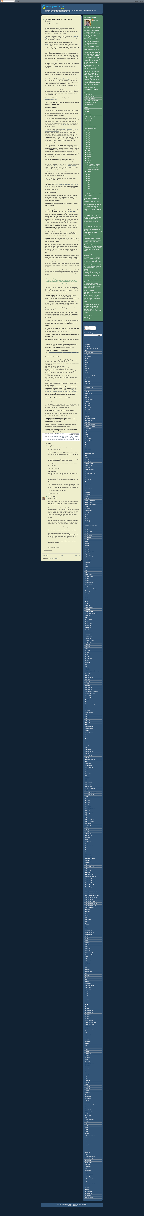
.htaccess (87, 344)
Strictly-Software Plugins (91, 903)
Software (87, 862)
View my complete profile (91, 89)
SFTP (86, 796)
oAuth (86, 1094)
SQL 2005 (87, 800)
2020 (87, 180)
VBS (86, 973)
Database (87, 451)
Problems (87, 734)
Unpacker (87, 969)
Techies (87, 926)
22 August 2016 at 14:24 (54, 493)
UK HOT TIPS (88, 121)
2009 (87, 135)
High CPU (87, 554)
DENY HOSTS (88, 440)
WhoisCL (87, 1000)
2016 (87, 149)
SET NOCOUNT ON (90, 794)
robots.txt (87, 1125)
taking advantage (51, 439)
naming (48, 438)
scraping (87, 1129)
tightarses (66, 439)
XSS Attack (88, 1035)
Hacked (87, 543)
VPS (86, 979)
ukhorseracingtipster (90, 1178)
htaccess (87, 1070)
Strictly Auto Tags (89, 874)
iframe (86, 1072)
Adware (87, 371)
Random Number (89, 751)
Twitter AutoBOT (89, 954)
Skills (86, 850)
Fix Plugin (87, 498)
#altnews (87, 340)
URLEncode (88, 963)
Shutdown (87, 848)
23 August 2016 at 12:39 (54, 547)
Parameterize (88, 689)
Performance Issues (90, 702)
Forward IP (87, 508)
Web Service (88, 989)
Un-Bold (87, 109)
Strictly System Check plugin (92, 895)
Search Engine (88, 833)
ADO (86, 358)
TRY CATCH (88, 919)
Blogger (75, 1205)
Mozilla (87, 652)
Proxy (86, 741)
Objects (87, 675)
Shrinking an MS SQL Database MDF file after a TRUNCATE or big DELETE (92, 292)
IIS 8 (86, 566)
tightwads (77, 439)
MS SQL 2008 (88, 625)
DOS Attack (88, 449)
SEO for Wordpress (90, 788)
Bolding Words (88, 393)
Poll (86, 714)
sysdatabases (88, 1162)
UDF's (86, 957)
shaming (72, 438)
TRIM (86, 917)
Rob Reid (50, 496)
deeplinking (88, 1053)
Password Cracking (90, 693)
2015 (87, 147)
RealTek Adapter (89, 755)
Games (87, 516)
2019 (87, 178)
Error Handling (88, 479)
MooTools (87, 650)
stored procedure (89, 1158)
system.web (88, 1166)
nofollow (87, 1090)
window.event (88, 1191)
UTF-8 (86, 965)
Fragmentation (88, 510)
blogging (87, 1043)
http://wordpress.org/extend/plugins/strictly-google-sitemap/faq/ (64, 352)
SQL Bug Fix (88, 806)
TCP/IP (87, 915)
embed (86, 1055)
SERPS (87, 790)
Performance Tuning (90, 704)
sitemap (87, 1144)
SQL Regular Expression (91, 813)
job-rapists (87, 1080)
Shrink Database (89, 845)
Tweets (87, 944)
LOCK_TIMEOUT (89, 607)
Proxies (87, 739)
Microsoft (87, 644)
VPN (86, 977)
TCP (86, 913)
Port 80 (87, 718)
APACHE (87, 362)
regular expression (89, 1119)
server (86, 1137)
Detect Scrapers (89, 465)
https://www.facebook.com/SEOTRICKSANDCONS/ (66, 165)
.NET (86, 342)
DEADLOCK (88, 438)
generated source (89, 1063)
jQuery (86, 1076)
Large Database (89, 611)
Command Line (88, 420)
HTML (86, 529)
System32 (87, 911)
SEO (86, 780)
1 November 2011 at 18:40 (54, 468)
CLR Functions (88, 408)
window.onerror (88, 1193)
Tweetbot (87, 942)
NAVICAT (87, 662)
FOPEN (87, 486)
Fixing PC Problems (90, 500)
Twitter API (87, 948)
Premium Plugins (89, 726)
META (86, 617)
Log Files (87, 615)
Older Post (77, 555)
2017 (87, 174)
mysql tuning (88, 1088)
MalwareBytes (88, 634)
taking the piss (59, 439)
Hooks (86, 558)
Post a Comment (48, 550)
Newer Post (45, 555)
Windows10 (88, 1016)
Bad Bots (87, 381)
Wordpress (87, 1026)
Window (87, 1008)
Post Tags (87, 722)
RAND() (87, 745)
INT (86, 568)
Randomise (88, 753)
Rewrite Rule (88, 773)
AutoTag (87, 373)
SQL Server (88, 817)
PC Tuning (87, 683)
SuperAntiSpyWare (89, 907)
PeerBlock (87, 700)
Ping (86, 708)
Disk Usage (88, 467)
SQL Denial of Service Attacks (91, 304)
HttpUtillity (87, 562)
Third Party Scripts (89, 932)
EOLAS (87, 471)
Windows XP (88, 1014)
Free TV (87, 512)
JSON (86, 586)
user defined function (90, 1183)
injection (87, 1074)
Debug (86, 457)
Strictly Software (89, 889)
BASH (86, 379)
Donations (61, 436)
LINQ (86, 601)
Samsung (87, 829)
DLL (86, 445)
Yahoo (86, 1037)
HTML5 (87, 533)
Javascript (87, 591)
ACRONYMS (88, 356)
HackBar (87, 541)
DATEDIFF (87, 434)
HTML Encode (88, 531)
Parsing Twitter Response (91, 691)
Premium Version (89, 728)
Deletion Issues (89, 463)
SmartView (87, 860)
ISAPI (86, 572)
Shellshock (88, 841)
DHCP (86, 443)
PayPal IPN (88, 695)
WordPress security (90, 1024)
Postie (86, 724)
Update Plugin (88, 971)
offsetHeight (88, 1096)
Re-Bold (87, 111)
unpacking (87, 1181)
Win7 (86, 1006)
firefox (86, 1059)
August (89, 162)
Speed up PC (88, 864)
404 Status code (89, 352)
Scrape (87, 831)
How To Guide (88, 560)
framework (87, 1061)
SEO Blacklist (65, 438)
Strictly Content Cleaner (91, 885)
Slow (86, 852)
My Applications (89, 104)
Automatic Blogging (90, 375)
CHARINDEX (88, 403)
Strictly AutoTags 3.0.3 (90, 882)
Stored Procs (88, 870)
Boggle (87, 391)
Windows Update (89, 1012)
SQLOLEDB (88, 825)
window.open (88, 1195)
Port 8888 (87, 720)
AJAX (86, 360)
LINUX (86, 603)
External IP (88, 484)
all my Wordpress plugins (64, 79)
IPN (86, 570)
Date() (86, 455)
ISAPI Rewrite (88, 574)
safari (86, 1127)
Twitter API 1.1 (88, 950)
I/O (86, 564)
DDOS (86, 436)
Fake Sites (87, 494)
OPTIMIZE (87, 673)
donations (47, 44)
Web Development (89, 985)
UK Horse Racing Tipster (91, 116)
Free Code (76, 436)
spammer (87, 1152)
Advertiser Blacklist (54, 436)
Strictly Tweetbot (89, 899)
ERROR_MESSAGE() (90, 473)
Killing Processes (89, 595)
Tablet (86, 921)
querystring (88, 1115)
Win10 (86, 1004)
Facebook (87, 492)
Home (61, 555)
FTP (86, 490)
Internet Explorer (89, 582)
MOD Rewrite (88, 619)
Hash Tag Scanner (89, 551)
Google (87, 523)
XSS (86, 1033)
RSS (86, 747)
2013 (87, 143)
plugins (87, 1107)
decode (87, 1051)
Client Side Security (90, 418)
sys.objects (88, 1160)
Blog (86, 389)
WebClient (87, 991)
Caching (87, 412)
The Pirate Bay (88, 930)
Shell (86, 839)
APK (86, 366)
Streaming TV (88, 872)
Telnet (86, 928)
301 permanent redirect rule (91, 348)
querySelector (88, 1113)
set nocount (88, 1142)
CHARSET (87, 406)
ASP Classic (88, 368)
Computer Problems (90, 424)
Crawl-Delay (88, 428)
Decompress (88, 461)
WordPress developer (90, 1022)
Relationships (88, 765)
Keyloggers (88, 593)
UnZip (86, 967)
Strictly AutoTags (89, 878)
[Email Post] (69, 434)
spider (86, 1154)
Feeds (86, 496)
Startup (87, 868)
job (86, 1078)
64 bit (86, 354)
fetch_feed (87, 1057)
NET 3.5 (87, 664)
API (86, 364)
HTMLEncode (88, 535)
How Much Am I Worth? (91, 96)
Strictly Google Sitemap (91, 887)
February (89, 152)
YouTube (87, 1039)
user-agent (87, 1185)
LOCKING (87, 605)
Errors (86, 482)
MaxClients (88, 638)
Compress (87, 422)
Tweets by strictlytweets (90, 128)
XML (86, 1030)
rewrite (86, 1123)
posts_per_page (89, 1109)
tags (86, 1168)
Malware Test (88, 632)
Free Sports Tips (89, 118)
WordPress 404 (89, 1020)
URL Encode (88, 961)
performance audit (89, 1105)
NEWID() (87, 669)
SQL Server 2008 (89, 819)
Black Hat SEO (89, 387)
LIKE (86, 597)
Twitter (86, 946)
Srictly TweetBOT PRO (90, 866)
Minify (86, 648)
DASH (86, 432)
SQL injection (88, 823)
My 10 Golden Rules (90, 98)
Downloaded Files (89, 469)
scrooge (60, 438)
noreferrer (87, 1092)
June (88, 158)
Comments (88, 329)
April (88, 154)
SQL (86, 798)
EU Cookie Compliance (90, 475)
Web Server (88, 987)
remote (87, 1121)
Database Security (89, 453)
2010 (87, 137)
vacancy (87, 1187)
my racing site (71, 211)
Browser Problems (89, 399)
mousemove (88, 1086)
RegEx (86, 761)
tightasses (71, 439)
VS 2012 (87, 981)
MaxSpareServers (89, 640)
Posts (87, 326)
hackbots (87, 1065)
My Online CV (88, 94)
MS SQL (87, 621)
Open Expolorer (89, 677)
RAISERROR (88, 743)
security (87, 1133)
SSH (86, 827)
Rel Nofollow (88, 763)
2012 (87, 141)
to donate (65, 124)
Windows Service (89, 1010)
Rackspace (88, 749)
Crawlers (87, 430)
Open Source (54, 438)
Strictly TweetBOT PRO (91, 897)
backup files (88, 1041)
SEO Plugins (88, 784)
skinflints (76, 438)
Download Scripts (69, 436)
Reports (87, 769)
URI (86, 959)
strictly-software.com (81, 1204)
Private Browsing (89, 732)
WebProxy (87, 996)
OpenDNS (87, 679)
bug (86, 1045)
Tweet (86, 940)
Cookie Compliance (90, 426)
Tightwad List (88, 934)
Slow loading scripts (90, 858)
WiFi (86, 1002)
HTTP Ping (88, 537)
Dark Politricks (88, 123)
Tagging (87, 924)
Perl (86, 706)
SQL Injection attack (90, 808)
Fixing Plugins (88, 502)
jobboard (87, 1082)
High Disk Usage (89, 556)
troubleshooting (89, 1174)
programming (88, 1111)
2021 (87, 182)
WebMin (87, 993)
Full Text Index (88, 514)
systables (87, 1164)
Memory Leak (88, 642)
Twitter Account (89, 952)
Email (86, 477)
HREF (86, 527)
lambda (87, 1084)
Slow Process (88, 856)
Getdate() (87, 521)
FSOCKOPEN (88, 488)
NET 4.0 (87, 667)
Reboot (87, 757)
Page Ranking (88, 687)
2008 (87, 133)
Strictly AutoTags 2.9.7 (90, 880)
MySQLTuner (88, 658)
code (86, 1049)
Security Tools (88, 835)
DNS (86, 447)
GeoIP (86, 519)
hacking (87, 1067)
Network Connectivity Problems (92, 671)
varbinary (87, 1189)
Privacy (87, 730)
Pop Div (87, 716)
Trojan (86, 938)
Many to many (88, 636)
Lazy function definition (90, 613)
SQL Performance (89, 811)
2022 (87, 184)
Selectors (87, 837)
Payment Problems (89, 697)
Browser (87, 397)
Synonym (87, 909)
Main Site (87, 630)
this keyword (88, 1170)
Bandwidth (87, 383)
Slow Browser (88, 854)
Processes (87, 736)
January (89, 150)
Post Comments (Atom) (54, 558)
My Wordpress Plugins (90, 102)
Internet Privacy (89, 584)
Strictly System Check (90, 893)
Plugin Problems (89, 712)
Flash (86, 506)
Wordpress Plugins (89, 1028)
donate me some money (51, 99)
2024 (87, 188)
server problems (89, 1139)
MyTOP (87, 660)
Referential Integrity (90, 759)
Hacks (86, 547)
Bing (86, 385)
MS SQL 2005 (88, 623)
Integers (87, 578)
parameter (87, 1102)
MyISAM (87, 654)
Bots (86, 395)
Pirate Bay (87, 710)
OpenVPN (87, 681)
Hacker (87, 545)
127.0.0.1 (87, 346)
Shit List (87, 843)
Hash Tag (87, 549)
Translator (87, 936)
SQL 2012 (87, 804)
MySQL (87, 656)
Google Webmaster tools (91, 525)
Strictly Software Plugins (91, 891)
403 (86, 350)
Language (87, 609)
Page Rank (88, 685)
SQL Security (88, 815)
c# (85, 1047)
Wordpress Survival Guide (91, 100)
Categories (87, 414)
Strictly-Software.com (90, 905)
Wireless (87, 1018)
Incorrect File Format (90, 576)
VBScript (87, 975)
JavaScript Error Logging (91, 588)
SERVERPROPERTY (90, 792)
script (86, 1131)
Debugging (87, 459)
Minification (88, 646)
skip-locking (88, 1148)
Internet (87, 580)
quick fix (87, 1117)
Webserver (87, 998)
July (88, 160)
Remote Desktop (89, 767)
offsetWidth (88, 1098)
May (88, 156)
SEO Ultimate (88, 786)
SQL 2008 (87, 802)
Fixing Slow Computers (90, 504)
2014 (87, 145)
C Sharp (87, 401)
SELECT (87, 778)
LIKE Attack (88, 599)
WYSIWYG (88, 983)
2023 (87, 186)
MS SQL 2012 (88, 628)
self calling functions (90, 1135)
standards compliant (90, 1156)
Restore (87, 771)
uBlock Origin (88, 1176)
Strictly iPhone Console (91, 901)
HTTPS (87, 539)
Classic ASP (88, 416)
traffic (86, 1172)
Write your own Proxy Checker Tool (92, 204)
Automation (88, 377)
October (89, 171)
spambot (87, 1150)
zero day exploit (89, 1197)
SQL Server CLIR (89, 821)
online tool (87, 1100)
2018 (87, 176)
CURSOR (87, 410)
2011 (87, 139)
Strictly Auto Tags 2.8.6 (91, 876)
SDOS (86, 776)
